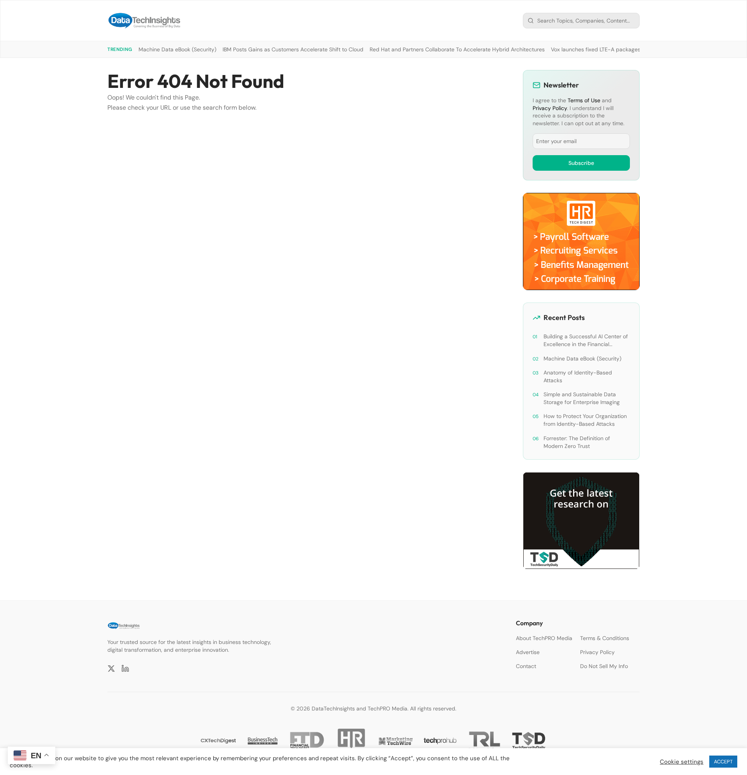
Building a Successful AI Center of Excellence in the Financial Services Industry (586, 340)
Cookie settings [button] (681, 761)
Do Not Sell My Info (604, 666)
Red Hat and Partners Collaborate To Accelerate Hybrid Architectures (457, 49)
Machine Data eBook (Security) (177, 49)
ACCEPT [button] (723, 761)
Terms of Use (584, 100)
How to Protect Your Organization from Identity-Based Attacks (585, 420)
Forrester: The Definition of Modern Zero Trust (577, 442)
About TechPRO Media (544, 638)
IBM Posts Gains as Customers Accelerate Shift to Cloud (293, 49)
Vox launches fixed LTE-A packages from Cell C (610, 49)
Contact (526, 666)
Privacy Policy (550, 108)
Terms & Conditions (604, 638)
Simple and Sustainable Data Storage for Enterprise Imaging (582, 398)
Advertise (528, 652)
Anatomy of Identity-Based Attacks (578, 376)
